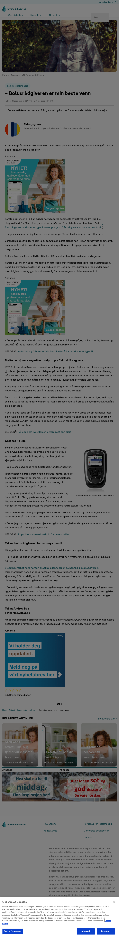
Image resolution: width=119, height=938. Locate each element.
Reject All (105, 931)
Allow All (85, 931)
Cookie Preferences (12, 931)
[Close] (114, 902)
